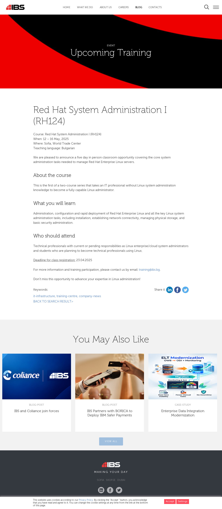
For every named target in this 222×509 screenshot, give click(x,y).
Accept (170, 501)
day (124, 472)
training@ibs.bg (149, 269)
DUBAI (121, 480)
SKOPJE (110, 480)
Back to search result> (53, 301)
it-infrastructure (44, 296)
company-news (90, 296)
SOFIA (100, 480)
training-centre (67, 296)
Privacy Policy (86, 500)
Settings (182, 501)
